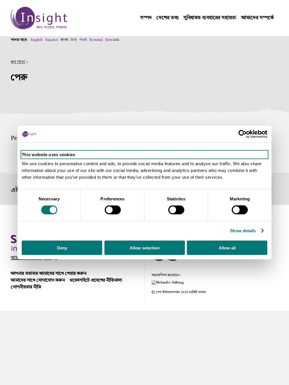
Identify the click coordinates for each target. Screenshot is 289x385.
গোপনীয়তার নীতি (26, 287)
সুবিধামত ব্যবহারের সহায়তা (210, 18)
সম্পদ (146, 18)
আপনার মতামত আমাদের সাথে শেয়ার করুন (48, 273)
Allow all (227, 247)
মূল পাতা (18, 62)
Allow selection (145, 247)
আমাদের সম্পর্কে (257, 18)
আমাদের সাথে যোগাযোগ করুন (38, 280)
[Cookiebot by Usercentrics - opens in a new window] (242, 134)
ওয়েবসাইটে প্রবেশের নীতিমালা (95, 280)
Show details (243, 230)
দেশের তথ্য (167, 18)
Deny (62, 247)
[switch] (113, 209)
